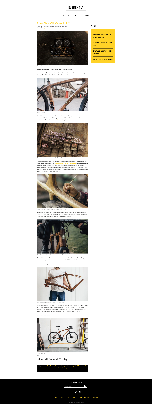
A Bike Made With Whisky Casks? (53, 23)
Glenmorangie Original (61, 366)
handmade (70, 366)
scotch (84, 366)
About (87, 16)
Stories (66, 16)
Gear (77, 16)
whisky (65, 368)
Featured (52, 366)
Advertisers (95, 397)
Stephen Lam (46, 28)
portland (75, 366)
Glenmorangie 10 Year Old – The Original (65, 163)
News (93, 26)
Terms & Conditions (84, 397)
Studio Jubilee (81, 403)
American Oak (45, 366)
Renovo (59, 120)
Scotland (60, 368)
